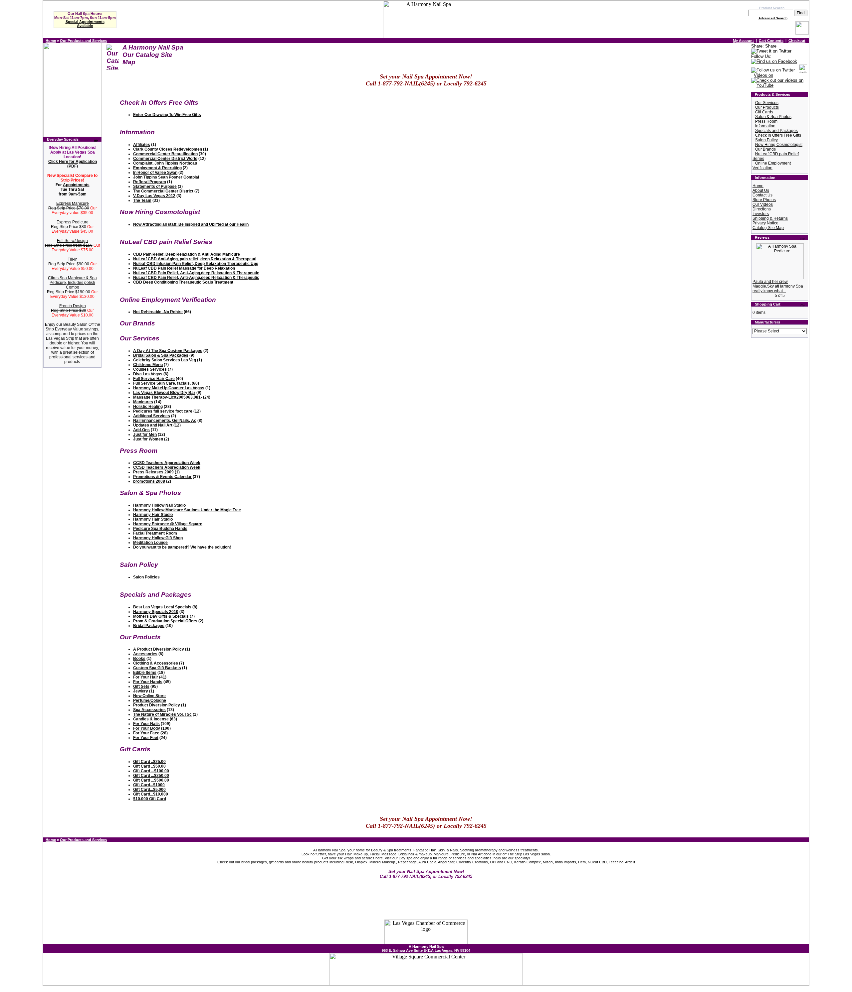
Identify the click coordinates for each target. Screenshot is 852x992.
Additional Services (151, 416)
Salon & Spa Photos (773, 116)
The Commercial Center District (163, 191)
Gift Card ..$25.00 (149, 761)
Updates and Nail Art (152, 425)
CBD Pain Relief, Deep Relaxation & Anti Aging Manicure (186, 254)
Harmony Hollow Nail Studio (159, 505)
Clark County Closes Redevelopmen (167, 149)
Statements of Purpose (155, 186)
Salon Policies (146, 577)
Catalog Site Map (768, 227)
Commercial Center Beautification (165, 154)
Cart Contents (771, 41)
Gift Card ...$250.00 (151, 775)
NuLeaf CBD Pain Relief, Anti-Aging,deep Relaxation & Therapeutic (196, 273)
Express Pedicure (73, 222)
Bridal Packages (148, 625)
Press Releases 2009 (153, 472)
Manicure (441, 854)
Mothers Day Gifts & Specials (161, 616)
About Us (760, 190)
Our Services (766, 102)
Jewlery (140, 691)
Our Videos (762, 204)
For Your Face (146, 733)
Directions (761, 209)
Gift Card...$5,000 (149, 789)
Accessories (145, 654)
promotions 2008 (149, 481)
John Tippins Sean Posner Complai (166, 177)
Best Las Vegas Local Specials (162, 607)
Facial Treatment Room (155, 533)
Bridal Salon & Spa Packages (160, 355)
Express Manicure (72, 203)
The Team (142, 200)
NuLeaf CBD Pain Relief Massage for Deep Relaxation (184, 268)
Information (765, 126)
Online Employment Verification (771, 165)
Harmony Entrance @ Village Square (167, 524)
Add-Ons (141, 430)
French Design (72, 306)
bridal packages (254, 862)
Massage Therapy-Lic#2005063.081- (167, 397)
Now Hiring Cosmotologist (778, 144)
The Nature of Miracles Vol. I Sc (162, 714)
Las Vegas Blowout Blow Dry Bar (164, 392)
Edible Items (144, 672)
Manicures (143, 402)
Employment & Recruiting (157, 168)
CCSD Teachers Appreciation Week (166, 462)
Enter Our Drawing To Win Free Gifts (167, 114)
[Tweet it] (771, 51)
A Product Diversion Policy (158, 649)
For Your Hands (147, 682)
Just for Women (148, 439)
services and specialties (472, 858)
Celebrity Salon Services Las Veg (164, 360)
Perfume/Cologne (149, 700)
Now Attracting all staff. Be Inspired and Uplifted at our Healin (191, 224)
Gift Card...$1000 (149, 785)
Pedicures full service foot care (162, 411)
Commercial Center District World (165, 158)
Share (770, 46)
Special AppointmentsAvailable (85, 24)
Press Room (766, 121)
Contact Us (762, 195)
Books (139, 658)
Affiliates (141, 144)
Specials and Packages (776, 130)
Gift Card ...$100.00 (151, 771)
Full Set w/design (72, 240)
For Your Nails (146, 723)
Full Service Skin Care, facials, (162, 383)
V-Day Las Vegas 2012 (154, 195)
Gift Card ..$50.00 (149, 766)
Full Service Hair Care (154, 378)
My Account (743, 41)
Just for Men (145, 434)
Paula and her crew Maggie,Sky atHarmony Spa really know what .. (777, 286)
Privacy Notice (765, 223)
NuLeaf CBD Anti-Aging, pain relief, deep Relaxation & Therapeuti (194, 259)
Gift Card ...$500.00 (151, 780)
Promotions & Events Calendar (162, 476)
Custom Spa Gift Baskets (157, 668)
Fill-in (73, 259)
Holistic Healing (148, 406)
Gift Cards (764, 112)
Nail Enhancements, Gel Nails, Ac (164, 420)
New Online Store (149, 695)
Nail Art (477, 854)
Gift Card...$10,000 (150, 794)
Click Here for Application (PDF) (72, 164)
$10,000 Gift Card (149, 799)
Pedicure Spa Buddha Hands (160, 528)
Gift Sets (141, 686)
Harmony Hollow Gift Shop (158, 538)
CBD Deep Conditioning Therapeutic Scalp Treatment (183, 282)
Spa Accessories (149, 709)
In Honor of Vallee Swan (155, 172)
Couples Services (150, 369)
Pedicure (458, 854)
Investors (760, 213)
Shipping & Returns (770, 218)
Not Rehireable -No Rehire (158, 312)
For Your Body (146, 728)
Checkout (796, 41)
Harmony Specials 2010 (155, 611)
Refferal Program (149, 182)
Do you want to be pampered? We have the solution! (182, 547)
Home (51, 41)
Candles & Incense (151, 719)
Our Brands (765, 149)
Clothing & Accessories (155, 663)
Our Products (767, 107)
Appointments (76, 185)
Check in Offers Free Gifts (778, 135)
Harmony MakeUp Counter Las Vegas (168, 388)
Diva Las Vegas (147, 374)
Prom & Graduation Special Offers (165, 621)
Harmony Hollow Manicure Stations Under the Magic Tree (187, 510)
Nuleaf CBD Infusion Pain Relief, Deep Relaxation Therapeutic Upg (195, 263)
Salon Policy (766, 140)
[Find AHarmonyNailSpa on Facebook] (774, 61)
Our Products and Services (83, 41)
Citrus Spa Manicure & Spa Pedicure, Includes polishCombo (72, 283)
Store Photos (764, 199)
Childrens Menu (148, 364)
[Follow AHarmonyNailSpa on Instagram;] (803, 70)
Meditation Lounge (150, 542)
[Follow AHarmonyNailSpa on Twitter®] (773, 70)
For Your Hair (145, 677)
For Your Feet (145, 737)
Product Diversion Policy (156, 705)
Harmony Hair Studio (153, 514)
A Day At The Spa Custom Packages (167, 350)
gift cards (276, 862)
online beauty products (310, 862)
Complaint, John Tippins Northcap (165, 163)
